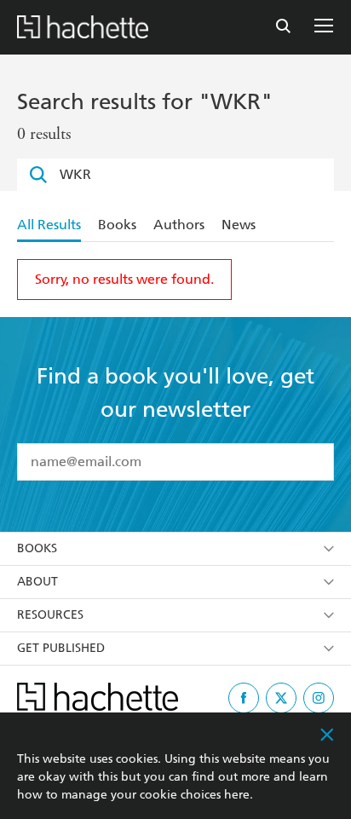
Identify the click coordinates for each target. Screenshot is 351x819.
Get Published (61, 648)
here (237, 794)
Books (117, 224)
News (239, 224)
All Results (49, 224)
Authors (178, 224)
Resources (50, 615)
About (37, 581)
